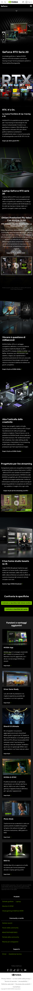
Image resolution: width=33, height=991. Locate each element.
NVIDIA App (7, 652)
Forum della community (10, 928)
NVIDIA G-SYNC (22, 351)
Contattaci (16, 987)
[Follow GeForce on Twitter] (22, 970)
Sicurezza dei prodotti (22, 984)
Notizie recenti (7, 923)
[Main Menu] (2, 2)
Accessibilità (23, 981)
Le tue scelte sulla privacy (21, 978)
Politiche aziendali (7, 984)
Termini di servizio (11, 981)
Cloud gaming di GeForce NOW (12, 911)
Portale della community (10, 937)
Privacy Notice (6, 978)
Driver (4, 954)
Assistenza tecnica (15, 954)
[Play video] (16, 265)
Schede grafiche (7, 901)
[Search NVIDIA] (5, 2)
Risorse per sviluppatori (10, 942)
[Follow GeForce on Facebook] (8, 970)
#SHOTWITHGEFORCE (9, 932)
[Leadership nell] (13, 2)
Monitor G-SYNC (8, 906)
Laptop (18, 901)
